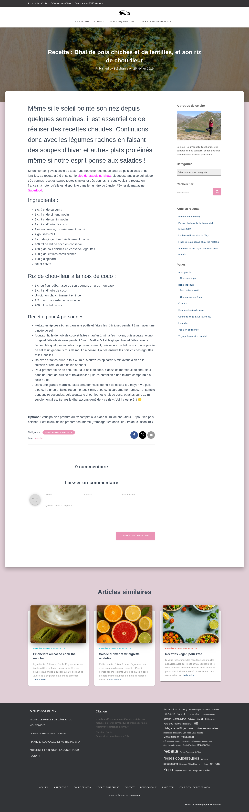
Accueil (43, 787)
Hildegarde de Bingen (175, 728)
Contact (44, 3)
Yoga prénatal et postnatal (192, 336)
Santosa (204, 759)
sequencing (170, 763)
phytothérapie (169, 745)
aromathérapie (195, 710)
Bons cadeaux (186, 284)
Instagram (177, 733)
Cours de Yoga (188, 278)
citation (167, 719)
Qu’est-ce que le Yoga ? (62, 3)
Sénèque (183, 764)
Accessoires (170, 709)
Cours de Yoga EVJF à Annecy (89, 3)
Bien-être (169, 714)
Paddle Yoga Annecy (189, 216)
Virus (206, 764)
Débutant (191, 719)
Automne (215, 710)
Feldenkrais (210, 719)
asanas (206, 709)
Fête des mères (172, 723)
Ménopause (196, 741)
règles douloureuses (181, 758)
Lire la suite (40, 679)
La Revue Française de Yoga (194, 235)
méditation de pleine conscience (176, 741)
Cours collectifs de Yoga (191, 310)
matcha (200, 733)
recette (39, 438)
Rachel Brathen (189, 745)
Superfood (35, 190)
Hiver (191, 729)
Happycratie (187, 724)
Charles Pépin (193, 714)
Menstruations (171, 737)
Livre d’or (183, 323)
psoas (178, 745)
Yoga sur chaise (201, 770)
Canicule (181, 714)
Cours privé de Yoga (191, 297)
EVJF (200, 718)
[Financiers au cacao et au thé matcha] (58, 624)
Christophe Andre (208, 714)
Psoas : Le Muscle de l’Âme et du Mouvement (51, 722)
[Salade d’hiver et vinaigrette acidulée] (124, 624)
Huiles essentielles (206, 728)
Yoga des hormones (183, 770)
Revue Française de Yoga (190, 752)
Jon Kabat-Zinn (189, 733)
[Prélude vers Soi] (124, 12)
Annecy (183, 709)
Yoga (168, 769)
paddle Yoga (207, 741)
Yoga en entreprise (188, 329)
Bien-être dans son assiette (58, 432)
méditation (187, 736)
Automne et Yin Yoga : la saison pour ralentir (54, 753)
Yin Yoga (214, 763)
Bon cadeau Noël (189, 290)
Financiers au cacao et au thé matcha (198, 241)
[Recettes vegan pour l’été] (191, 624)
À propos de (33, 3)
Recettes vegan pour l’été (183, 654)
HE (196, 723)
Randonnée (203, 745)
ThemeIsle (215, 804)
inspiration (167, 733)
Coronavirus (179, 719)
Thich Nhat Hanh (195, 764)
